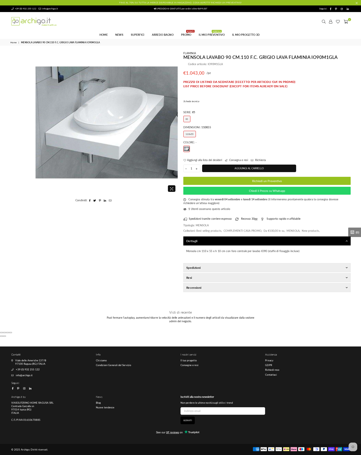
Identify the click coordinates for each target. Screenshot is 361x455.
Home (103, 34)
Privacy (269, 360)
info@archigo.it (49, 8)
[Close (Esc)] (1, 332)
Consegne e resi (189, 365)
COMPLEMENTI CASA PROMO (242, 230)
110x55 (190, 134)
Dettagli (192, 241)
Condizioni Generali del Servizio (113, 365)
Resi (189, 277)
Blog (98, 402)
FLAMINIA (189, 53)
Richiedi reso (272, 369)
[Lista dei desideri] (338, 21)
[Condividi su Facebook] (90, 200)
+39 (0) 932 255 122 (25, 8)
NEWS (119, 34)
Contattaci (271, 374)
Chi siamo (101, 360)
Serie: (189, 112)
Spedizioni (193, 267)
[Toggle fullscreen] (7, 332)
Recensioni (193, 287)
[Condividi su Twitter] (94, 200)
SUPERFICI (137, 34)
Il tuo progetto (188, 360)
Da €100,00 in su (274, 230)
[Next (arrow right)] (4, 336)
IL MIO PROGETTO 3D (246, 34)
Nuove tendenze (105, 407)
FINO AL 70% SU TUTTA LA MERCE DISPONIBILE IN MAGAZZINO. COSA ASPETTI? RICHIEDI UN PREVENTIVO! (180, 2)
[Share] (4, 332)
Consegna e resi (238, 160)
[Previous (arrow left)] (1, 336)
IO (187, 119)
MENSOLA (293, 230)
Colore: (190, 142)
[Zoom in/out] (10, 332)
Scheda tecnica (191, 101)
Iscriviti (187, 420)
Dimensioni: (197, 127)
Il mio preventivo (212, 33)
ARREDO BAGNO (163, 34)
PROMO (187, 33)
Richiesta (260, 160)
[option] (107, 122)
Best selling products (208, 230)
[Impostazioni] (330, 21)
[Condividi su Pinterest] (100, 200)
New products (310, 230)
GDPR (268, 365)
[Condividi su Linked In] (105, 200)
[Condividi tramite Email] (110, 200)
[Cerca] (323, 21)
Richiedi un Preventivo (267, 181)
